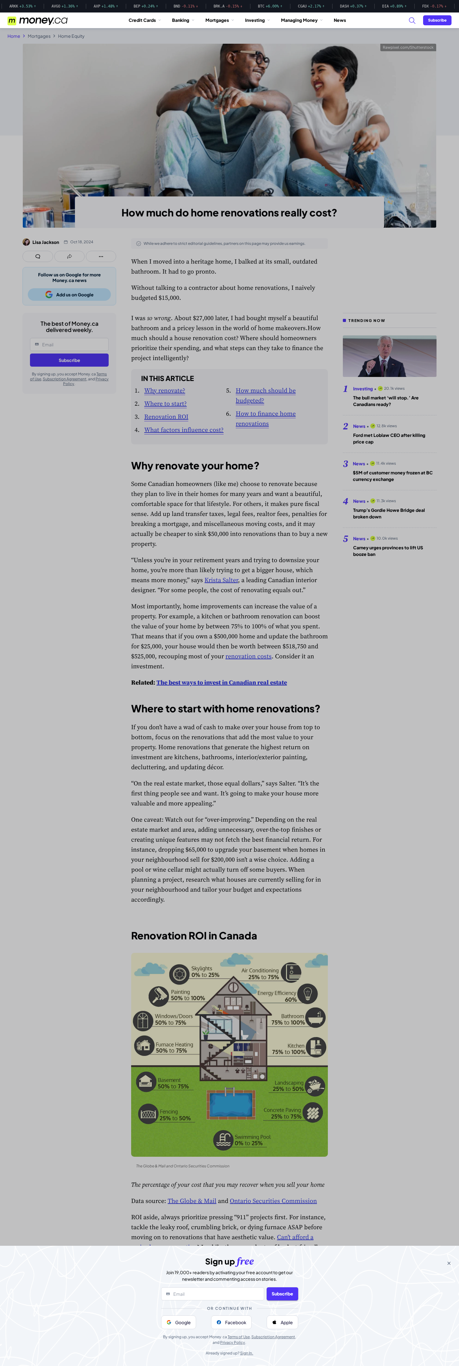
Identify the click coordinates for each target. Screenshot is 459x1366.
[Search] (412, 20)
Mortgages (217, 20)
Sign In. (246, 1353)
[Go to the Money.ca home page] (38, 20)
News (340, 20)
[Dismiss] (449, 1263)
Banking (180, 20)
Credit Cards (142, 20)
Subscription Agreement (273, 1336)
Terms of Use (239, 1336)
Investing (255, 20)
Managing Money (299, 20)
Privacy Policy (232, 1342)
